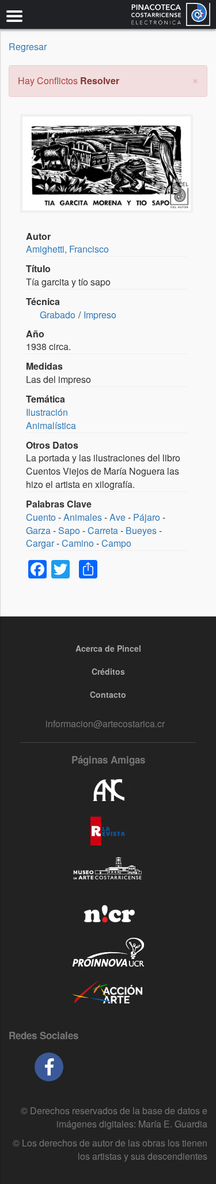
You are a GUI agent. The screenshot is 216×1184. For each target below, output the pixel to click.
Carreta (103, 530)
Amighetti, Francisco (67, 248)
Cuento (41, 517)
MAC (108, 871)
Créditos (108, 671)
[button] (195, 79)
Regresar (28, 46)
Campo (116, 543)
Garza (38, 530)
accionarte (108, 992)
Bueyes (141, 530)
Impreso (100, 314)
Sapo (69, 530)
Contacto (108, 694)
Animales (82, 517)
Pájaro (146, 517)
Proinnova (108, 952)
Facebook (49, 1067)
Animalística (51, 425)
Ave (117, 517)
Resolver (99, 80)
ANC (108, 790)
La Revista (108, 831)
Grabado (57, 314)
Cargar (40, 543)
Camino (78, 543)
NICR (108, 911)
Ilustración (47, 412)
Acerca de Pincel (108, 648)
